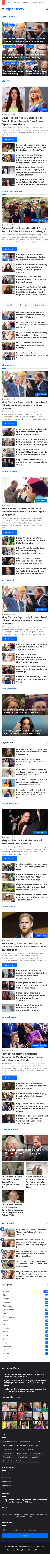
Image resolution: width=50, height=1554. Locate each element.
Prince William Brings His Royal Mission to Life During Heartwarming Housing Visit (30, 551)
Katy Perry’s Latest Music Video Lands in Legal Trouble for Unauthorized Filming (22, 732)
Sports (5, 1332)
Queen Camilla (8, 1461)
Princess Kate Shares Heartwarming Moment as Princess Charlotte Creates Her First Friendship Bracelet (32, 335)
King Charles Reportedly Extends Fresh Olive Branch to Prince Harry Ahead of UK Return (24, 40)
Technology (7, 1306)
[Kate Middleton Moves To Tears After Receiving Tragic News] (9, 1425)
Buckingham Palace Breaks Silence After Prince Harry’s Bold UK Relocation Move (31, 985)
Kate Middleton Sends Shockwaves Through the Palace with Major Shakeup (31, 1232)
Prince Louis (31, 1449)
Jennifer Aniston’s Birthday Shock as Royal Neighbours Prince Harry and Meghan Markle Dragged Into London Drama (31, 159)
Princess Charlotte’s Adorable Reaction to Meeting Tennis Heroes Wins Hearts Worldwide (22, 1057)
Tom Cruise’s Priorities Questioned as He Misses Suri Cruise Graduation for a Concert (31, 1263)
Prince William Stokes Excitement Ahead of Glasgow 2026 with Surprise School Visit (13, 59)
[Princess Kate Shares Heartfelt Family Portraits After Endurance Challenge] (13, 68)
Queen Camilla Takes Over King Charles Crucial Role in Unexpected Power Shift (12, 1182)
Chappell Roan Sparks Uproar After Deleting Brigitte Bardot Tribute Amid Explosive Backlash (31, 182)
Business (6, 1302)
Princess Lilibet (22, 1457)
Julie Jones (7, 225)
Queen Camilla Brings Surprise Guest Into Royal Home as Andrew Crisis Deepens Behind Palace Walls (13, 1209)
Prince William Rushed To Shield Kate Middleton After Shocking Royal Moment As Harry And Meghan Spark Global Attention (31, 291)
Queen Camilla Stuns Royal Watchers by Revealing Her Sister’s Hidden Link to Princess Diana (37, 1182)
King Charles (8, 25)
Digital (5, 1295)
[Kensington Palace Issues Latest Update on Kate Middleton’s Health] (9, 1416)
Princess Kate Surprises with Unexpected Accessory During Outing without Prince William (30, 257)
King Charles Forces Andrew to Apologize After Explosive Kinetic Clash (31, 462)
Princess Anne (7, 1453)
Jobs (5, 1350)
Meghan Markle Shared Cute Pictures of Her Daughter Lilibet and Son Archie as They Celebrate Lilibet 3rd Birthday (32, 1275)
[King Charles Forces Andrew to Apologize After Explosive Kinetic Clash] (8, 462)
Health (5, 1321)
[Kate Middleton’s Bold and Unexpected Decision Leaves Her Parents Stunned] (8, 279)
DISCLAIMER (32, 1550)
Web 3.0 (6, 1353)
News (5, 1313)
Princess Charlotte (36, 1453)
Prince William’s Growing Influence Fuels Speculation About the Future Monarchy (29, 561)
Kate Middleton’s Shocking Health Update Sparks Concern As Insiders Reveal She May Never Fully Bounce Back (31, 793)
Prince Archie (33, 1445)
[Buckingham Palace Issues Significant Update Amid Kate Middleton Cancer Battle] (25, 1416)
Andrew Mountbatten (10, 1441)
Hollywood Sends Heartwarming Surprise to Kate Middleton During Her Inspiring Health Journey (31, 268)
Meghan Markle (8, 1445)
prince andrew (21, 1445)
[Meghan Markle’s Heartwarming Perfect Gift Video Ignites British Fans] (8, 867)
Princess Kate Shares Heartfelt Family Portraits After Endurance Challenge (13, 75)
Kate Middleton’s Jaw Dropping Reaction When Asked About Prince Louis (31, 1096)
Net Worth (7, 1346)
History (5, 1324)
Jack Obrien (7, 115)
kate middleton (25, 1441)
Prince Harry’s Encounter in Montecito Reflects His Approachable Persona (29, 1008)
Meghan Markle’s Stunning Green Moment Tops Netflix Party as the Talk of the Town (32, 897)
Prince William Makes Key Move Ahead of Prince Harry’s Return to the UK (36, 75)
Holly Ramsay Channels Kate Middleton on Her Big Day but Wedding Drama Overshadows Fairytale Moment (31, 171)
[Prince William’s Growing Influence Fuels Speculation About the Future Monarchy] (8, 561)
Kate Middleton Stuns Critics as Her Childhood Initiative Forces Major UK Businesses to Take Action (31, 772)
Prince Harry (20, 1449)
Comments (39, 305)
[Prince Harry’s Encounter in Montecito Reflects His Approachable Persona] (8, 1008)
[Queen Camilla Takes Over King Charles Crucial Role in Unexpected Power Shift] (13, 1168)
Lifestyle (6, 1299)
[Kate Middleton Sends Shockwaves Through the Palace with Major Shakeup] (8, 1232)
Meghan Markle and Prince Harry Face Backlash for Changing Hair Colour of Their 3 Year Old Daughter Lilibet (31, 1243)
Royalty (30, 47)
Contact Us (11, 1550)
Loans (5, 1335)
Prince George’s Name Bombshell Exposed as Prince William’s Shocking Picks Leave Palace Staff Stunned (32, 1120)
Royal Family (20, 1461)
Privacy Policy (22, 1550)
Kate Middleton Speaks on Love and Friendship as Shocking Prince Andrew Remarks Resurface (31, 782)
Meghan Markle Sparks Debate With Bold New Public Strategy (23, 842)
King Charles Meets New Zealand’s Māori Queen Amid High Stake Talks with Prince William (32, 452)
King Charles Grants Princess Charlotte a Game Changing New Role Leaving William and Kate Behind (32, 1107)
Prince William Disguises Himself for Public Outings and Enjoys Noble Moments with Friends (31, 571)
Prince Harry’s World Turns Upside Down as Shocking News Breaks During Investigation (24, 946)
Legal (5, 1342)
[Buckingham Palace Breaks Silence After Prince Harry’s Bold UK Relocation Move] (8, 985)
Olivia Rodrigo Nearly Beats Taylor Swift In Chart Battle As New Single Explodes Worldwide (22, 121)
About (41, 1550)
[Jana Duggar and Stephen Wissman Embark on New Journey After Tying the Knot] (25, 704)
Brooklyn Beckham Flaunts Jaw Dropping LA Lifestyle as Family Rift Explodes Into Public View (31, 147)
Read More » (9, 139)
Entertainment (8, 1310)
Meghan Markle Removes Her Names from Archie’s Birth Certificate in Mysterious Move (31, 1253)
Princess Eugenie (8, 1457)
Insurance (7, 1328)
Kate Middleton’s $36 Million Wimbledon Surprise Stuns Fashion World (31, 761)
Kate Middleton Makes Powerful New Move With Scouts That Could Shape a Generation (31, 751)
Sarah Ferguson (32, 1461)
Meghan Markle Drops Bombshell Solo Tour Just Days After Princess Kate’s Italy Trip (31, 877)
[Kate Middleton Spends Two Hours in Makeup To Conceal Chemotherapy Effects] (25, 1425)
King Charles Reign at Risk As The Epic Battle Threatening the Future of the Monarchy (32, 432)
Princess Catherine (11, 63)
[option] (25, 49)
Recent (9, 305)
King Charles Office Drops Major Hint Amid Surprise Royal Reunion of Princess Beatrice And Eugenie (32, 442)
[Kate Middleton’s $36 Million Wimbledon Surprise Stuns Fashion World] (8, 762)
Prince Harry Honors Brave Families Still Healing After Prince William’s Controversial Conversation (31, 974)
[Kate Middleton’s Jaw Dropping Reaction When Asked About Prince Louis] (8, 1096)
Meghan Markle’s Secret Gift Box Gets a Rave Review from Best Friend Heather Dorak (31, 887)
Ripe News (41, 1546)
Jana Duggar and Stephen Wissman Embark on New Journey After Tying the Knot (24, 711)
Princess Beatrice (21, 1453)
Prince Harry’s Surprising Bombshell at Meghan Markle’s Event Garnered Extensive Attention (30, 997)
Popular (23, 305)
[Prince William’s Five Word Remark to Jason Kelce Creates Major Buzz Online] (8, 540)
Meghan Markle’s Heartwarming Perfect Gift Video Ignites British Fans (31, 867)
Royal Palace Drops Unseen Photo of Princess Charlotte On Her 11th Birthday (31, 1086)
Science (6, 1339)
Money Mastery (9, 1317)
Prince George (7, 1449)
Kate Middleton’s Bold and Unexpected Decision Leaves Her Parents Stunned (31, 279)
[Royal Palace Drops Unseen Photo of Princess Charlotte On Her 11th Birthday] (8, 1086)
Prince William (9, 47)
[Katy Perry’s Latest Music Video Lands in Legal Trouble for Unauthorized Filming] (25, 725)
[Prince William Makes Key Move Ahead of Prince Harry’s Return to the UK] (36, 68)
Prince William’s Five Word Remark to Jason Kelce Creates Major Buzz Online (31, 540)
